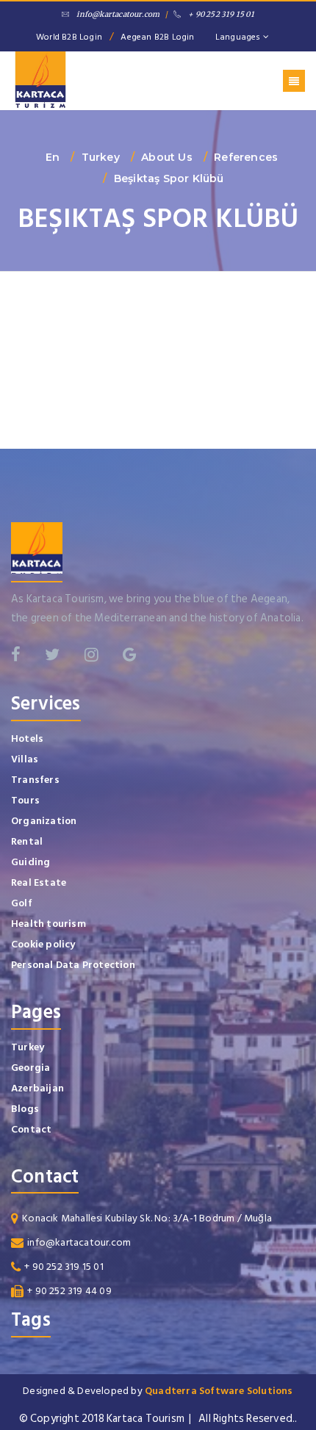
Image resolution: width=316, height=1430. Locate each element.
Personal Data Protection (73, 964)
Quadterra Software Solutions (219, 1390)
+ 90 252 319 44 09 (69, 1290)
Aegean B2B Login (157, 37)
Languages (239, 37)
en (53, 157)
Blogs (25, 1108)
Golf (21, 903)
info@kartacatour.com (117, 14)
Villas (24, 759)
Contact (31, 1129)
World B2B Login (69, 37)
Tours (25, 800)
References (246, 157)
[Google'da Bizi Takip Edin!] (130, 654)
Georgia (30, 1067)
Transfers (35, 779)
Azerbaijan (37, 1088)
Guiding (30, 861)
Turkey (101, 157)
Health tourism (48, 923)
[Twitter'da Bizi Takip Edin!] (52, 654)
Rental (27, 841)
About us (167, 157)
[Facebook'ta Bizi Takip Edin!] (16, 654)
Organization (43, 820)
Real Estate (38, 882)
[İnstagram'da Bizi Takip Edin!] (91, 654)
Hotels (27, 738)
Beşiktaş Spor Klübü (169, 178)
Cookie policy (43, 944)
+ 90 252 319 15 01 (221, 14)
